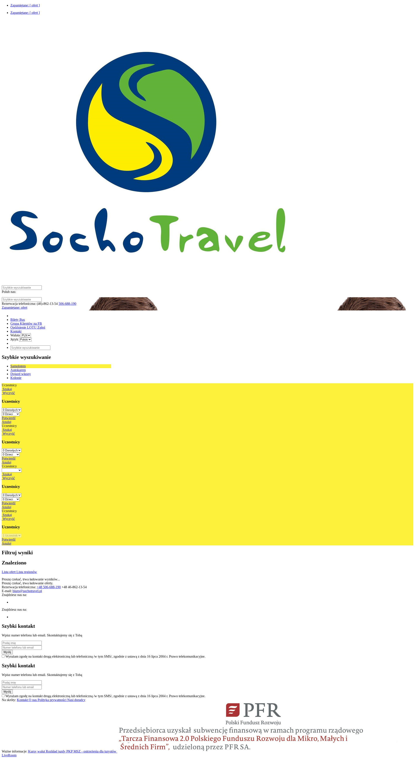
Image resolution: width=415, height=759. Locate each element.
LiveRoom (9, 755)
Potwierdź (9, 418)
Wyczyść (8, 393)
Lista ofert (9, 572)
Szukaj (7, 389)
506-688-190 (67, 303)
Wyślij (7, 652)
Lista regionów (26, 572)
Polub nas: (9, 292)
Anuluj (6, 422)
